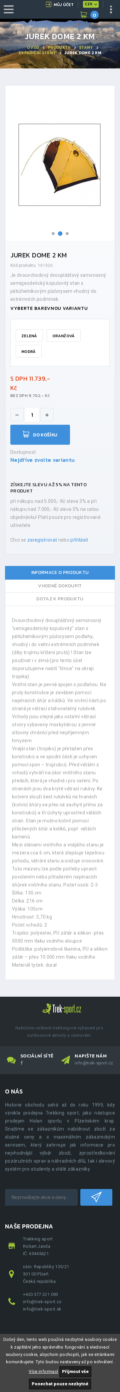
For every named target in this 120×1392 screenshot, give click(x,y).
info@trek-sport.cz (94, 1062)
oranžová (63, 336)
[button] (53, 233)
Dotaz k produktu (60, 598)
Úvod (33, 47)
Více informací (43, 1371)
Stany (86, 47)
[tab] (60, 573)
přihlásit (79, 540)
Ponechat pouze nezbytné (60, 1383)
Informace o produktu (60, 572)
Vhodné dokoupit (60, 585)
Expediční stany (37, 53)
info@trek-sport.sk (42, 1309)
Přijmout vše (75, 1371)
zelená (29, 336)
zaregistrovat (42, 540)
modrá (28, 352)
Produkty (59, 47)
